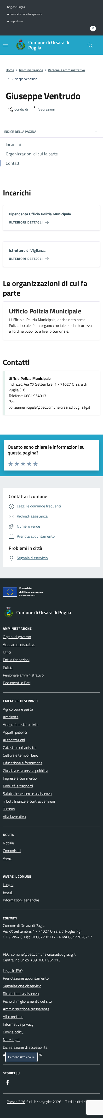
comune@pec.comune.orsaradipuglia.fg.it (43, 954)
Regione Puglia (16, 7)
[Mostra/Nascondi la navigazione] (6, 44)
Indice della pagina (20, 131)
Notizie (8, 843)
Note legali (11, 1039)
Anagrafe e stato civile (21, 724)
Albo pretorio (15, 21)
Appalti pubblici (15, 732)
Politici (8, 667)
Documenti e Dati (16, 683)
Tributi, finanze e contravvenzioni (29, 801)
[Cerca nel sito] (90, 45)
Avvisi (7, 858)
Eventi (8, 892)
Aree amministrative (19, 644)
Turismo (9, 809)
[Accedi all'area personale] (93, 29)
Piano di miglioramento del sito (27, 1001)
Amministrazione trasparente (24, 14)
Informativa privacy (18, 1024)
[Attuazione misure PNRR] (51, 593)
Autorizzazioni (14, 740)
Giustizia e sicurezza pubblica (25, 770)
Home (10, 69)
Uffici (7, 652)
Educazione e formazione (22, 763)
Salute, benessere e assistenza (27, 793)
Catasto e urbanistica (19, 747)
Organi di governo (17, 637)
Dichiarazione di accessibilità (25, 1047)
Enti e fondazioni (16, 660)
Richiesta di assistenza (21, 993)
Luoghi (8, 885)
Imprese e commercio (20, 778)
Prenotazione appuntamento (26, 978)
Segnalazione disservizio (22, 986)
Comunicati (12, 850)
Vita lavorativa (14, 816)
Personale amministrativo (66, 69)
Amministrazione (31, 69)
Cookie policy (13, 1032)
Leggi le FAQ (13, 970)
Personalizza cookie (21, 1057)
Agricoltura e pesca (18, 709)
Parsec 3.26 (16, 1102)
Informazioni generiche (21, 900)
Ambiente (10, 717)
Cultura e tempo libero (20, 755)
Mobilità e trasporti (18, 786)
